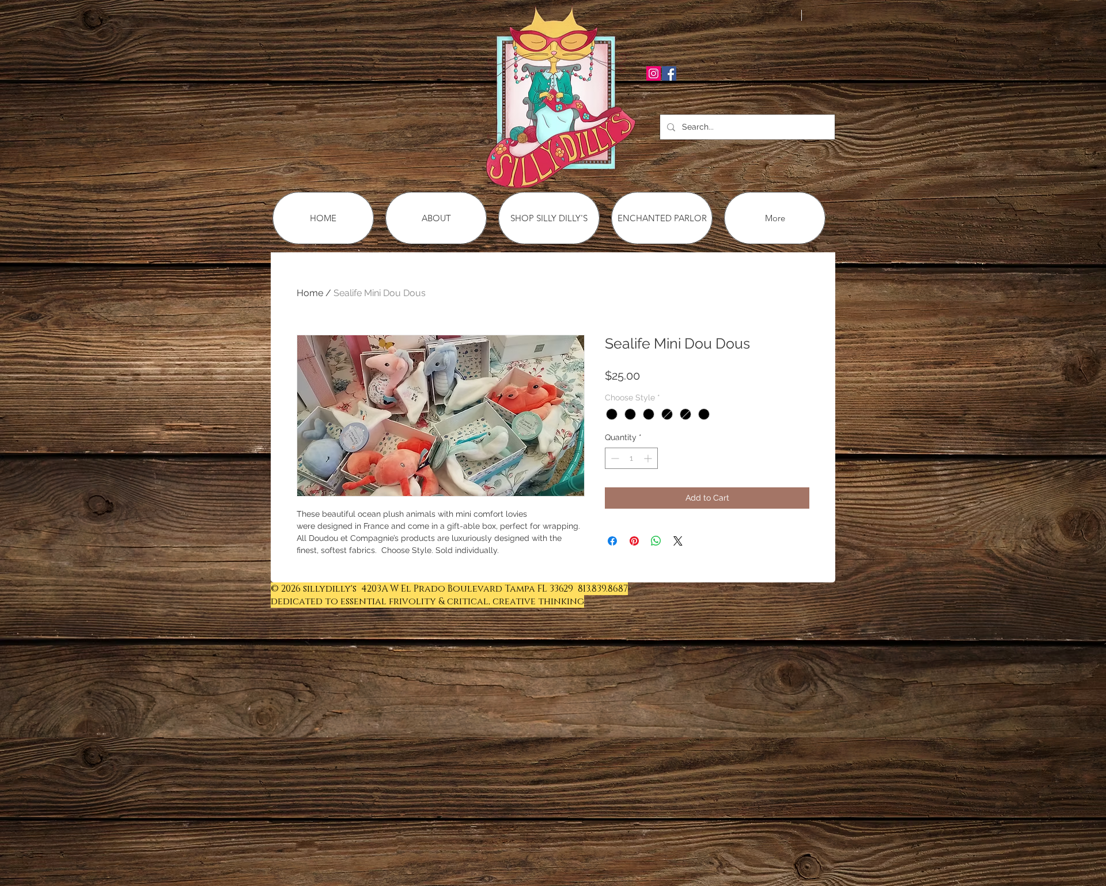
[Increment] (649, 458)
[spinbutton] (631, 458)
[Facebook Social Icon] (669, 73)
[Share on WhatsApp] (656, 541)
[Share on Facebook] (612, 541)
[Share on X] (678, 541)
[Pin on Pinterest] (634, 541)
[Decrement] (614, 458)
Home (310, 292)
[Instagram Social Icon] (653, 73)
